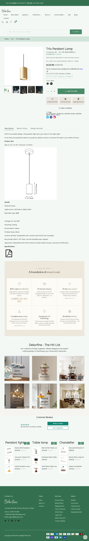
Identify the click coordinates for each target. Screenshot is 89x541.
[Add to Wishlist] (7, 449)
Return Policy (22, 128)
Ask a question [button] (58, 428)
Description (9, 128)
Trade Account (75, 506)
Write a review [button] (58, 423)
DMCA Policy (59, 512)
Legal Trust (58, 515)
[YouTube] (18, 520)
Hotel (58, 115)
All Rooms (60, 113)
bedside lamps (69, 113)
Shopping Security (76, 512)
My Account (74, 503)
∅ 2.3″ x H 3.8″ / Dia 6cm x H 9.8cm (59, 76)
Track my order (75, 509)
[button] (2, 22)
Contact (41, 506)
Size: (58, 73)
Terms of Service (60, 509)
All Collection (51, 113)
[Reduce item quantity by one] (48, 91)
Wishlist (73, 500)
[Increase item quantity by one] (54, 91)
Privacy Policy (59, 500)
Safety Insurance (60, 518)
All (56, 52)
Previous (5, 90)
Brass (47, 83)
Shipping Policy (59, 506)
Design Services (37, 128)
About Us (41, 503)
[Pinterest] (12, 520)
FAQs (40, 500)
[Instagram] (15, 520)
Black (51, 83)
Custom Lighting (60, 521)
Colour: (50, 81)
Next (42, 90)
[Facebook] (9, 520)
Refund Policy (59, 503)
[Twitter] (5, 520)
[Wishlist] (11, 22)
